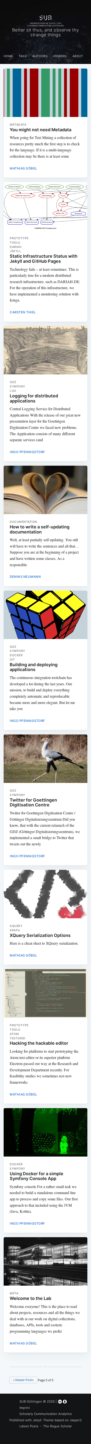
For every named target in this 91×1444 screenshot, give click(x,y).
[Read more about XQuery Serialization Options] (45, 894)
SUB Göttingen (30, 1401)
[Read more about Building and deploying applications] (45, 615)
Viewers (60, 56)
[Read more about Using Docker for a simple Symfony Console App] (45, 1132)
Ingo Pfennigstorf (27, 452)
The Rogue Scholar (57, 1426)
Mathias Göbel (23, 168)
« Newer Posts (23, 1380)
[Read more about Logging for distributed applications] (45, 350)
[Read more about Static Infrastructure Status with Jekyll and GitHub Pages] (45, 206)
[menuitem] (8, 56)
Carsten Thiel (23, 312)
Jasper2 (76, 1420)
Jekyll (37, 1420)
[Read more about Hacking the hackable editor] (45, 993)
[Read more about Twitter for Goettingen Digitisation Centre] (45, 758)
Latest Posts (28, 1426)
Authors (40, 56)
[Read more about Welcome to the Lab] (45, 1261)
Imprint (24, 1408)
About (78, 56)
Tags (23, 56)
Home (8, 56)
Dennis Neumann (25, 577)
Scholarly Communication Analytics (45, 1414)
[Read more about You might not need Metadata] (45, 93)
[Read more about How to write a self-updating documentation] (45, 490)
